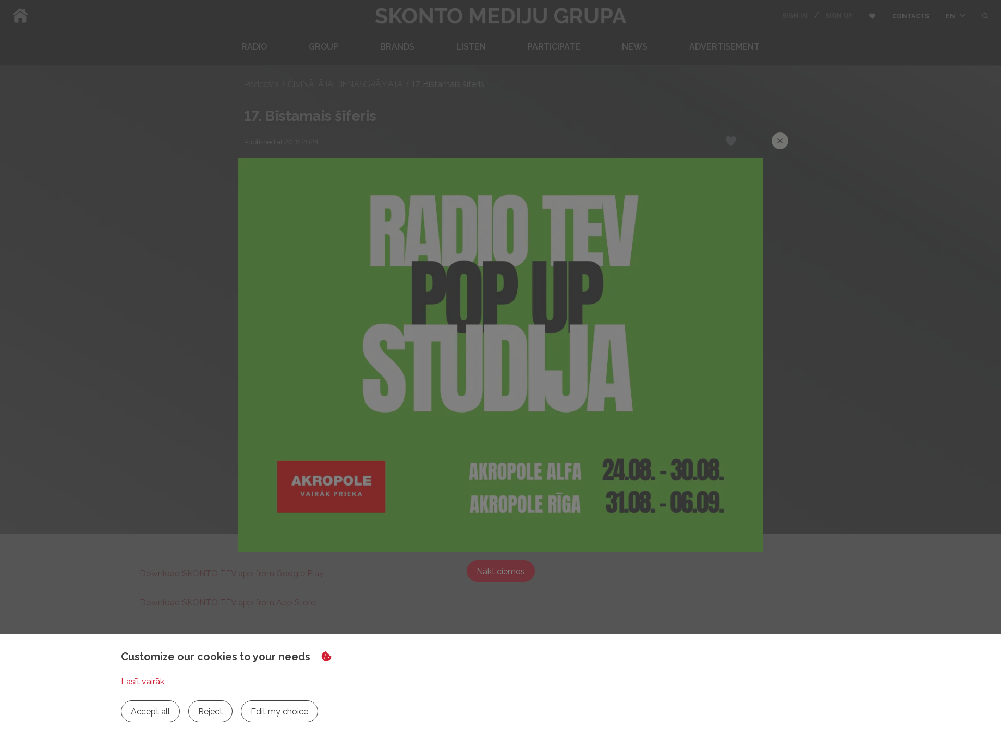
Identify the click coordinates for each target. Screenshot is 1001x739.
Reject (210, 712)
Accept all (150, 712)
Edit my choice (279, 712)
